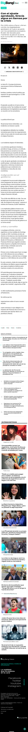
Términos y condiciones (7, 709)
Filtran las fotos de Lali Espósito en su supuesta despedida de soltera (13, 413)
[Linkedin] (17, 67)
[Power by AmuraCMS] (22, 718)
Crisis (8, 328)
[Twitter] (9, 67)
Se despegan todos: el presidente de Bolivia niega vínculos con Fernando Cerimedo (15, 339)
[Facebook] (13, 67)
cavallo (3, 328)
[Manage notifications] (24, 729)
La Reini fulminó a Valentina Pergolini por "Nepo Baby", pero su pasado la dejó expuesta (14, 505)
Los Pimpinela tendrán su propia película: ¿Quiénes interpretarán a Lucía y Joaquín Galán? (14, 532)
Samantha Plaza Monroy (10, 593)
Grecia (12, 328)
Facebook (14, 678)
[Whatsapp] (5, 67)
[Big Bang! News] (10, 3)
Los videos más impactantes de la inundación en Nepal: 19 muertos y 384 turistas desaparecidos (14, 346)
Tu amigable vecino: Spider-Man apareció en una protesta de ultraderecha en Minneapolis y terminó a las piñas (13, 355)
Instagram (14, 686)
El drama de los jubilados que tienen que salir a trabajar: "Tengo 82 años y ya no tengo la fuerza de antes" (14, 587)
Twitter (16, 680)
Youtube (15, 683)
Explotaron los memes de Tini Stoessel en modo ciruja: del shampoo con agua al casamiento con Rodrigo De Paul (14, 405)
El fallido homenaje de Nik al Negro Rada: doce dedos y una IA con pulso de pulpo (14, 382)
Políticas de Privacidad (7, 707)
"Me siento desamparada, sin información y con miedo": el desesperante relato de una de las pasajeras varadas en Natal (14, 363)
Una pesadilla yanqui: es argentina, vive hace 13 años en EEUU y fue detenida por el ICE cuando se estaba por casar (13, 448)
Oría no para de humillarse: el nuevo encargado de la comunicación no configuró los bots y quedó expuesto (13, 390)
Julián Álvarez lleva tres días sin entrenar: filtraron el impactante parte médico (14, 619)
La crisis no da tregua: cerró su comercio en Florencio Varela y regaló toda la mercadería (13, 559)
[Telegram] (21, 67)
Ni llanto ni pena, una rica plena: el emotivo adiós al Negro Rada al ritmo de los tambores (13, 398)
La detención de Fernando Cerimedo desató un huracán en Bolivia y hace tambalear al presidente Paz (13, 372)
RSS (2, 713)
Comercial (3, 711)
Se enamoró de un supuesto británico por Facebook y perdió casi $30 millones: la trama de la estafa (14, 647)
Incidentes (18, 328)
